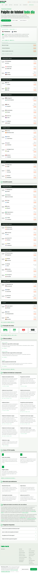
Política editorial (31, 552)
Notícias (10, 4)
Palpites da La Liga (6, 440)
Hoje (2, 4)
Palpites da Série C (5, 402)
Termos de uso (31, 563)
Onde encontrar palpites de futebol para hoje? (11, 528)
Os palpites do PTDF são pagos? (8, 535)
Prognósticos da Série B (25, 376)
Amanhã (6, 4)
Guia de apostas (21, 558)
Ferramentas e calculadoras (21, 561)
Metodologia (31, 4)
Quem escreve (31, 555)
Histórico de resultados (23, 557)
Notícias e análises (22, 555)
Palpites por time (22, 554)
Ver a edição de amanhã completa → (8, 322)
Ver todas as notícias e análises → (8, 369)
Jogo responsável (32, 560)
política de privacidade (14, 569)
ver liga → (34, 58)
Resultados (16, 4)
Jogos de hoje (21, 550)
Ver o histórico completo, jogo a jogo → (9, 335)
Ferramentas (25, 4)
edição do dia (22, 517)
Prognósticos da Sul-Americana (26, 402)
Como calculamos (32, 550)
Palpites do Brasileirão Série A (8, 376)
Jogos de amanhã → (15, 20)
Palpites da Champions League (8, 415)
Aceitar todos (33, 569)
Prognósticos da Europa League (26, 415)
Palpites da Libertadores (25, 390)
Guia (20, 4)
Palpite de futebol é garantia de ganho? (9, 538)
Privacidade (31, 562)
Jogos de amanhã (22, 552)
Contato (30, 558)
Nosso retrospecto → (23, 20)
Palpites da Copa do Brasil (7, 390)
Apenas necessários (25, 569)
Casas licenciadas (32, 554)
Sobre (30, 557)
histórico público (25, 512)
